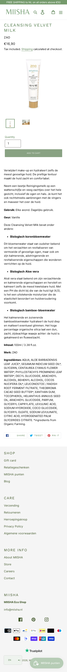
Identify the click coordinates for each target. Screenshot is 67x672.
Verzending (11, 505)
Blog (7, 481)
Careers (9, 571)
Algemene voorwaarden (20, 533)
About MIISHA (13, 557)
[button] (13, 660)
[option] (8, 124)
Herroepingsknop (15, 519)
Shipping (27, 49)
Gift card (10, 460)
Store (7, 564)
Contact (9, 578)
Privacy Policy (13, 526)
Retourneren (12, 512)
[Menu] (61, 12)
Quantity (10, 136)
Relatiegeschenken (16, 467)
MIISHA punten (14, 474)
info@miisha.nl (13, 609)
